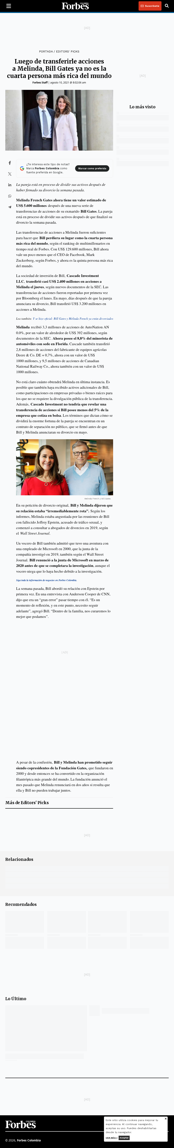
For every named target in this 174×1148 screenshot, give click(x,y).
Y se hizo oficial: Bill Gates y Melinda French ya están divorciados (73, 318)
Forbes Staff (40, 82)
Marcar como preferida (92, 168)
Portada (46, 51)
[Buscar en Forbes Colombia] (167, 6)
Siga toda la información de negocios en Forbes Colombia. (46, 580)
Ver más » (112, 1138)
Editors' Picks (67, 51)
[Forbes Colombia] (75, 6)
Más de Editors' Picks (27, 802)
